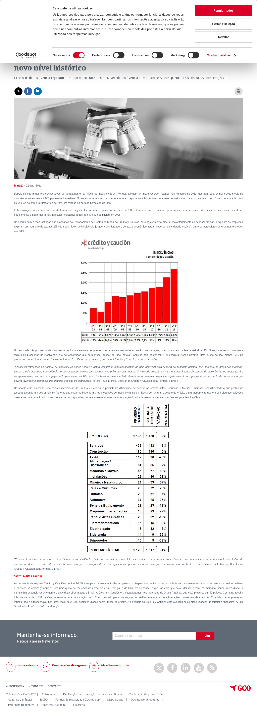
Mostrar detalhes (219, 55)
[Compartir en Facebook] (28, 91)
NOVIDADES (36, 686)
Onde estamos (27, 665)
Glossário (79, 704)
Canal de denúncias (20, 699)
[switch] (118, 55)
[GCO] (240, 690)
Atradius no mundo (115, 665)
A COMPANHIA (15, 686)
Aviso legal (49, 694)
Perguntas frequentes (21, 704)
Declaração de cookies (145, 699)
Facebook (172, 668)
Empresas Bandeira (54, 704)
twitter (159, 668)
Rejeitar (223, 37)
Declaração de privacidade (146, 694)
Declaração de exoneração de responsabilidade (92, 694)
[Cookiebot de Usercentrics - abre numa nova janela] (26, 55)
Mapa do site (115, 699)
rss (212, 668)
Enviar (205, 636)
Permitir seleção (223, 24)
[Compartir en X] (18, 91)
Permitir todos (223, 10)
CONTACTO (54, 686)
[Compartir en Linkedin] (37, 91)
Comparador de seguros (69, 665)
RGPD (44, 699)
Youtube (198, 668)
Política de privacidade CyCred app (77, 699)
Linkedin (185, 668)
